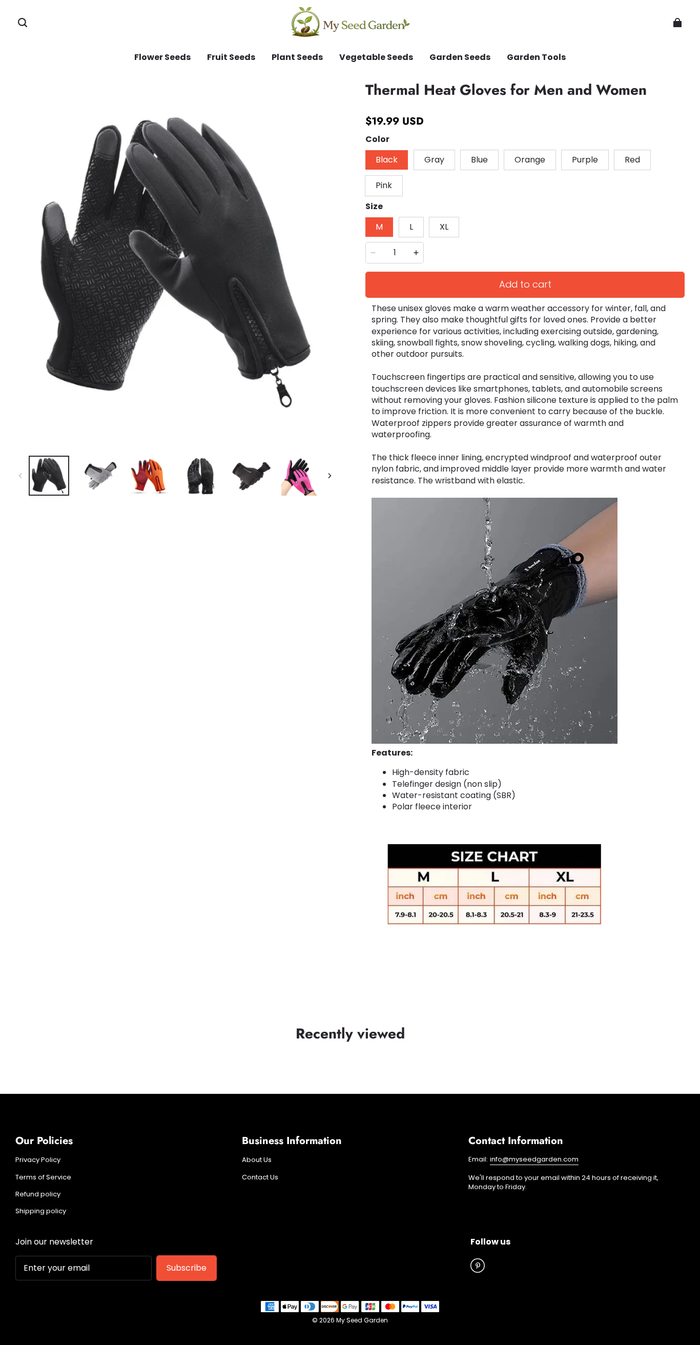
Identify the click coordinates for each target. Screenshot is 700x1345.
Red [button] (632, 160)
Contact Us (260, 1177)
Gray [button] (434, 160)
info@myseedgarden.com (534, 1159)
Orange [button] (529, 160)
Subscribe (187, 1268)
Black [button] (387, 160)
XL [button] (444, 227)
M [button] (379, 227)
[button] (22, 22)
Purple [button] (585, 160)
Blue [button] (479, 160)
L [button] (411, 227)
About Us (257, 1160)
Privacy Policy (37, 1160)
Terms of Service (43, 1177)
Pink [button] (384, 185)
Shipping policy (40, 1211)
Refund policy (37, 1194)
